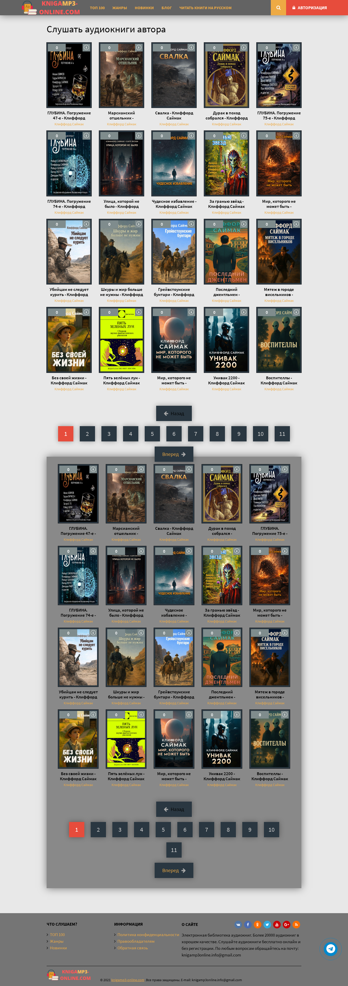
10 (261, 434)
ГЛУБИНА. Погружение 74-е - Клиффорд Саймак (69, 204)
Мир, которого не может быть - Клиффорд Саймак (279, 204)
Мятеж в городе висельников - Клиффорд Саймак (279, 292)
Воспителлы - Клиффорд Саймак (279, 380)
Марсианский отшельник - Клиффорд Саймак (121, 115)
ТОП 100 (97, 7)
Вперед (170, 454)
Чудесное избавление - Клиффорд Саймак (174, 204)
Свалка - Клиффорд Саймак (174, 115)
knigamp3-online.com (127, 980)
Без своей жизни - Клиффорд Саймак (69, 380)
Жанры (119, 7)
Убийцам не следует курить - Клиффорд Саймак (69, 292)
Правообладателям (136, 941)
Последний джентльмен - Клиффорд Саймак (226, 292)
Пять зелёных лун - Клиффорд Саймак (121, 380)
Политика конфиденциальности (148, 934)
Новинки (144, 7)
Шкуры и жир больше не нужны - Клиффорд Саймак (121, 292)
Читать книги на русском (205, 7)
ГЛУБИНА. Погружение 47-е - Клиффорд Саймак (69, 115)
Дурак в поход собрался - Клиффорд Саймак (227, 115)
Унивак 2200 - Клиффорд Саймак (226, 380)
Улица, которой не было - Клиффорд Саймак (121, 204)
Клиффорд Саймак (69, 124)
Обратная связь (132, 948)
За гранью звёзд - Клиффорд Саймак (226, 204)
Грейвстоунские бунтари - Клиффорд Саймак (174, 292)
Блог (167, 7)
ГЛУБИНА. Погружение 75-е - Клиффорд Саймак (279, 115)
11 (282, 434)
